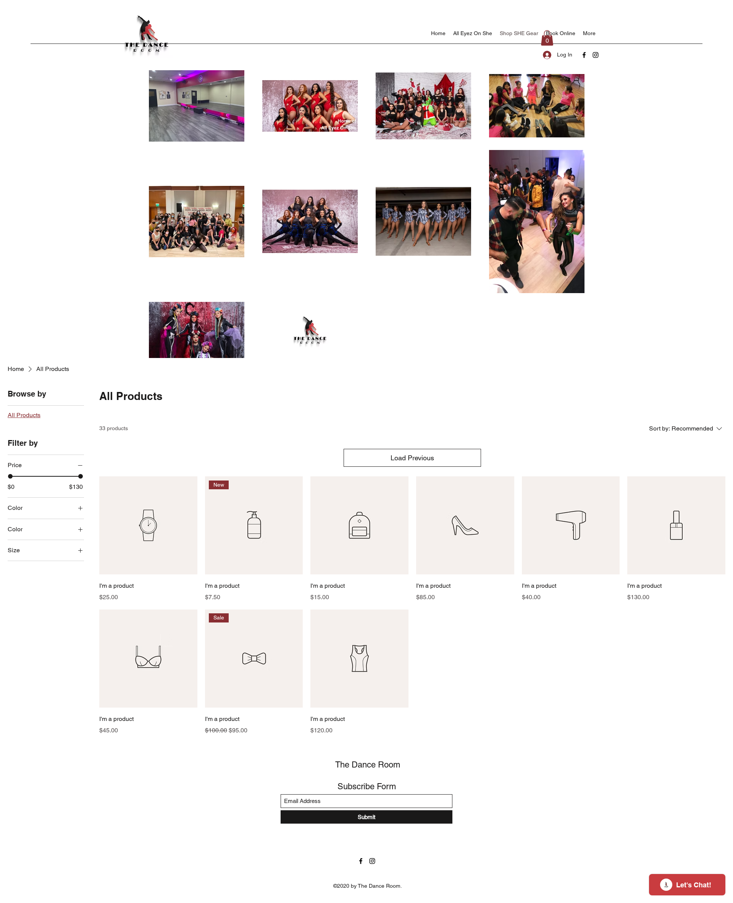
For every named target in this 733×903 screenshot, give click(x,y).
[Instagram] (595, 55)
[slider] (10, 476)
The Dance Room (367, 764)
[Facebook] (584, 55)
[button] (547, 38)
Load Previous (412, 458)
